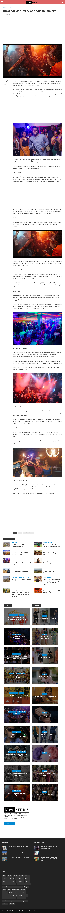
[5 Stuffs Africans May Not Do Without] (38, 553)
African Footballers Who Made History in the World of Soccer (52, 545)
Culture (45, 551)
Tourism (23, 898)
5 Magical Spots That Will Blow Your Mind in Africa (21, 553)
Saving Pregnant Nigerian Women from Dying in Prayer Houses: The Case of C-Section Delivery (21, 593)
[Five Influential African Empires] (4, 853)
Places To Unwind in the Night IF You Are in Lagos (21, 563)
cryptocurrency (19, 878)
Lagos (4, 889)
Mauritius (5, 892)
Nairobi (17, 892)
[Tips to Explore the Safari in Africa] (6, 571)
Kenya (26, 887)
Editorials (26, 577)
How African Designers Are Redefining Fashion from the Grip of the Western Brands (51, 859)
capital (25, 533)
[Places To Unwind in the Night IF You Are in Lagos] (6, 561)
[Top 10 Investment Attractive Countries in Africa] (6, 544)
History (45, 543)
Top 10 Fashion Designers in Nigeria (45, 696)
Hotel (28, 884)
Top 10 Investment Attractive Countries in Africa (20, 545)
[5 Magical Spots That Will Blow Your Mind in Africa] (6, 553)
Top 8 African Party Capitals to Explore (17, 794)
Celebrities (46, 559)
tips (18, 898)
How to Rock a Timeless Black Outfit (45, 618)
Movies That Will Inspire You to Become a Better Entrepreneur (17, 618)
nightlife (31, 533)
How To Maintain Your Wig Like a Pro (45, 755)
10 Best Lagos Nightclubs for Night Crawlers (17, 637)
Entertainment (7, 7)
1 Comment (45, 862)
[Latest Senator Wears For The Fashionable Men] (36, 848)
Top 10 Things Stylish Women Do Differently (45, 735)
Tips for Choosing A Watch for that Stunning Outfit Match (45, 715)
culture (4, 881)
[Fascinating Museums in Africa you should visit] (38, 590)
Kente (20, 887)
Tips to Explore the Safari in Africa (20, 572)
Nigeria (4, 895)
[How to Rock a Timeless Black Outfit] (4, 848)
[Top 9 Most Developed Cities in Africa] (4, 858)
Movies (45, 569)
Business (14, 543)
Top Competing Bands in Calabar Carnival (17, 676)
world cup (5, 903)
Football (9, 884)
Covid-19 (11, 878)
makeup (23, 889)
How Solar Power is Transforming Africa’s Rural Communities (21, 580)
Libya (9, 889)
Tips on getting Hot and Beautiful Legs (50, 562)
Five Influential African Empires (16, 852)
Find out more (10, 823)
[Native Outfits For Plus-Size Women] (36, 853)
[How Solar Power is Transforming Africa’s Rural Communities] (6, 579)
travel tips (10, 901)
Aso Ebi (21, 875)
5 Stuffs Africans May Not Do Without (51, 553)
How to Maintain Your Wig (45, 794)
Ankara (15, 875)
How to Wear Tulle (45, 657)
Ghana (19, 884)
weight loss (24, 901)
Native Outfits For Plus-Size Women (50, 852)
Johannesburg (13, 887)
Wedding (17, 901)
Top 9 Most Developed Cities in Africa (18, 857)
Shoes (25, 895)
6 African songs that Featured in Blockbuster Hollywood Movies (17, 735)
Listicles (22, 551)
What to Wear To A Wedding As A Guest (45, 774)
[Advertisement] (33, 29)
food (4, 884)
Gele (14, 884)
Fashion (45, 615)
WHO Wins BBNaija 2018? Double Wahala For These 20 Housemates (17, 657)
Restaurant (11, 895)
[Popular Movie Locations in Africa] (38, 571)
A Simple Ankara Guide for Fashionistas (45, 637)
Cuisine (27, 878)
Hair (24, 884)
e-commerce (11, 881)
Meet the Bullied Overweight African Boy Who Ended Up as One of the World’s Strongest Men (52, 581)
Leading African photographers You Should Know (17, 774)
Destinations (15, 551)
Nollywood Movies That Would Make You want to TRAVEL (17, 755)
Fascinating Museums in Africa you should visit (52, 591)
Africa (19, 533)
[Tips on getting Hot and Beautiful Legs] (38, 561)
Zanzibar (12, 903)
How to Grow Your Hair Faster (45, 677)
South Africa (6, 898)
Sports (50, 543)
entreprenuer (20, 881)
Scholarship (19, 895)
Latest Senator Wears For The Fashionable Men (49, 847)
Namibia (23, 892)
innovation (5, 887)
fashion (28, 881)
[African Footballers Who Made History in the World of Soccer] (38, 544)
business (5, 878)
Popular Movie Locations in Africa (51, 572)
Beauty (27, 875)
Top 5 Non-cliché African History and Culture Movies (17, 696)
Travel (4, 901)
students (13, 898)
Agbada (10, 875)
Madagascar (15, 889)
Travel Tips (15, 561)
